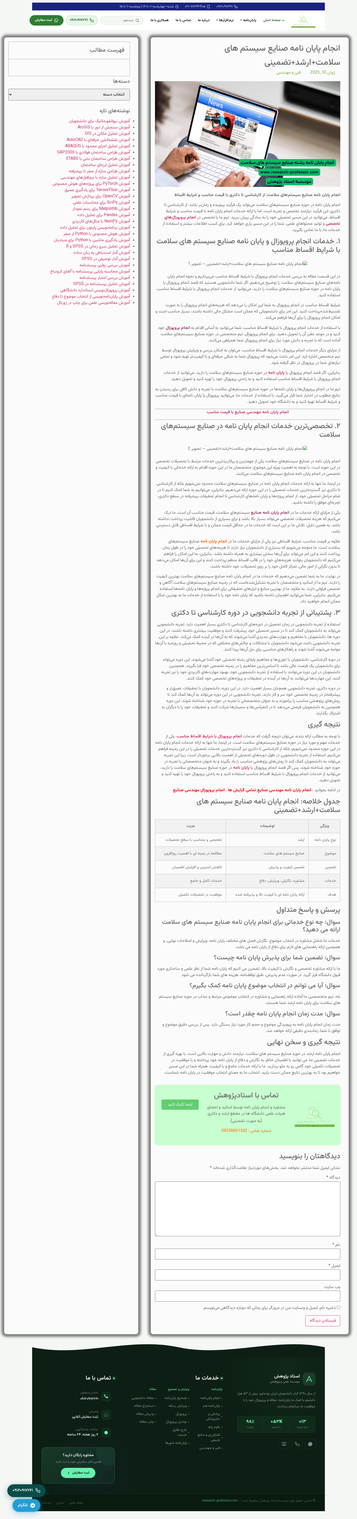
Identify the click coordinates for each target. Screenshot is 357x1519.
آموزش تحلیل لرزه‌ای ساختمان (105, 165)
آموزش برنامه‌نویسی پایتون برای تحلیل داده (95, 227)
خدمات (46, 1502)
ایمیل (334, 1266)
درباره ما (204, 20)
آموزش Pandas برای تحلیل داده (103, 215)
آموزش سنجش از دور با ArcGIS (104, 127)
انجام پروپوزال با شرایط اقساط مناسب (210, 736)
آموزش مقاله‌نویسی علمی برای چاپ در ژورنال (93, 303)
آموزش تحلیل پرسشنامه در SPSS (101, 284)
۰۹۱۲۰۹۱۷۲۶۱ (224, 6)
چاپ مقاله (146, 1422)
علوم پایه (214, 1427)
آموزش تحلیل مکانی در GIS (107, 134)
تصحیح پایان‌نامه (175, 1398)
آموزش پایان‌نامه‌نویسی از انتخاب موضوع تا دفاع (91, 296)
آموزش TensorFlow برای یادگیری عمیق (97, 190)
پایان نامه (277, 373)
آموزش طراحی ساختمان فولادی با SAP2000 (93, 152)
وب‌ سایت (332, 1287)
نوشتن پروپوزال (176, 1422)
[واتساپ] (310, 1444)
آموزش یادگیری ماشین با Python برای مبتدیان (92, 240)
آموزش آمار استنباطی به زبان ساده (101, 253)
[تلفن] (297, 1444)
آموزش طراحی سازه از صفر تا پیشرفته (99, 171)
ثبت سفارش (43, 20)
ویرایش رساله (178, 1406)
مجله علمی (76, 1502)
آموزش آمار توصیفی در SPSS (106, 259)
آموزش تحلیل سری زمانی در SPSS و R (98, 246)
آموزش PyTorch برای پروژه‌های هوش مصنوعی (91, 184)
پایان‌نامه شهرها (176, 1443)
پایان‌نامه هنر (211, 1406)
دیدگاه (333, 1178)
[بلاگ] (284, 1444)
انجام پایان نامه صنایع (270, 513)
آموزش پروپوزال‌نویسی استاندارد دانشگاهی (95, 290)
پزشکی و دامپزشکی (213, 1416)
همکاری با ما (160, 20)
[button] (121, 20)
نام (336, 1245)
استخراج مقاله (144, 1406)
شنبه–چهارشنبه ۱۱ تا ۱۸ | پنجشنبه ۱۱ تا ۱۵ (146, 6)
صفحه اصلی (272, 20)
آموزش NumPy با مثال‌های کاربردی (101, 221)
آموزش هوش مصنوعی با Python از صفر (97, 234)
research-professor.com (220, 1500)
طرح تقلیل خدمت (179, 1432)
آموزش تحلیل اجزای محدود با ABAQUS (97, 146)
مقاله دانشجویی (142, 1398)
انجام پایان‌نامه (210, 1398)
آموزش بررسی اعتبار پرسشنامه (104, 278)
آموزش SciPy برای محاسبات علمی (101, 202)
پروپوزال (181, 1414)
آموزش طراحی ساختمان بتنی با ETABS (98, 159)
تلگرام (23, 1505)
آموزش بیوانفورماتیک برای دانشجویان (99, 121)
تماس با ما (183, 20)
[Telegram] (180, 1121)
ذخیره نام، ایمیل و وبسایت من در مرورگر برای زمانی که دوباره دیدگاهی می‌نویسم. (269, 1308)
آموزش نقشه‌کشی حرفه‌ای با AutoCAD (98, 140)
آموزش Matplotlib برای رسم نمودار (101, 209)
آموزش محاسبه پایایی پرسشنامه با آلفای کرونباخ (90, 271)
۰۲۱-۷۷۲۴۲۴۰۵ (195, 6)
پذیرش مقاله (145, 1414)
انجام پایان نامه (214, 541)
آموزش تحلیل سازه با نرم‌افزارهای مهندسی (95, 177)
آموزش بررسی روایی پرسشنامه (104, 265)
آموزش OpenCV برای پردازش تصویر (100, 196)
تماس (60, 1502)
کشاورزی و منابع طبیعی (209, 1437)
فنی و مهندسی (288, 72)
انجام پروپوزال (178, 328)
